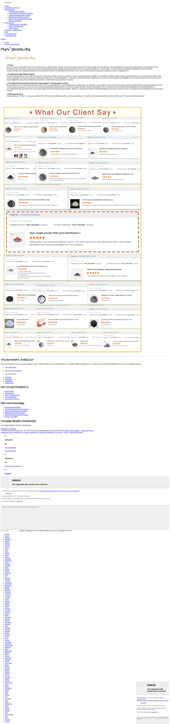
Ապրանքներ (10, 9)
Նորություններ (11, 34)
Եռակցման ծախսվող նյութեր (21, 13)
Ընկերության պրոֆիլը (18, 24)
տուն (7, 6)
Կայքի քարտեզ (87, 430)
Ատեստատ (13, 28)
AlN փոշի (59, 432)
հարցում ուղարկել (8, 428)
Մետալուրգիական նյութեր (20, 15)
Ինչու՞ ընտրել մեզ (16, 26)
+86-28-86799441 (10, 367)
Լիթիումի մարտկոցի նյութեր (20, 19)
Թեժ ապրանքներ (72, 430)
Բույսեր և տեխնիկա (13, 30)
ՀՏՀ (6, 32)
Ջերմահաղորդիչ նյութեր (19, 17)
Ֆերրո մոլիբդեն (76, 432)
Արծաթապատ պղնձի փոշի (12, 432)
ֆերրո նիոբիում (31, 432)
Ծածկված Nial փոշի (46, 432)
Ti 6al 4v (66, 432)
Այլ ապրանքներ (15, 21)
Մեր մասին (9, 22)
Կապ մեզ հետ (10, 36)
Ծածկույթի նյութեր (16, 11)
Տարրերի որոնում (12, 8)
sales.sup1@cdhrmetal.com (13, 371)
